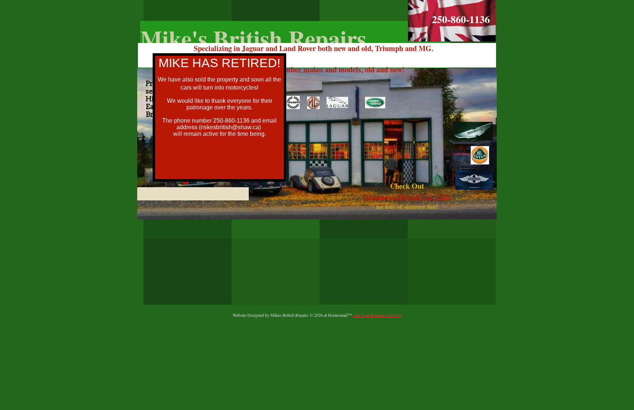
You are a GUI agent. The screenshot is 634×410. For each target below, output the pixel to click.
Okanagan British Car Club (407, 196)
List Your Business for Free (377, 315)
